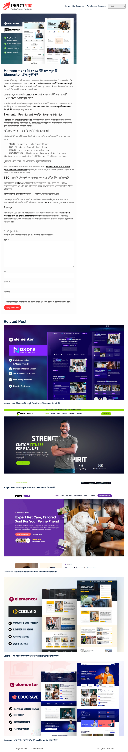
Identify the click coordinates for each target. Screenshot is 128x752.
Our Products (78, 6)
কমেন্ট (6, 240)
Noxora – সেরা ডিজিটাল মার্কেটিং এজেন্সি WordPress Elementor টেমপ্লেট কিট (32, 403)
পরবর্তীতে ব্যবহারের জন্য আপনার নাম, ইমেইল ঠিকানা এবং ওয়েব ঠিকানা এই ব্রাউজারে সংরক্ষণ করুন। (38, 302)
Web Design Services (96, 6)
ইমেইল (7, 282)
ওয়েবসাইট (7, 292)
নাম (6, 272)
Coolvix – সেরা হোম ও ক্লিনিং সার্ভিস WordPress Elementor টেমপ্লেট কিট (31, 656)
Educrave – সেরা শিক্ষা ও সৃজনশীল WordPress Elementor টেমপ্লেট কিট (30, 740)
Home (67, 6)
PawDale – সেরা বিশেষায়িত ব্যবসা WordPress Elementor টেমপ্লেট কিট (30, 571)
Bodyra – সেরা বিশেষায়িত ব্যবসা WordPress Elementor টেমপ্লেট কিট (29, 487)
